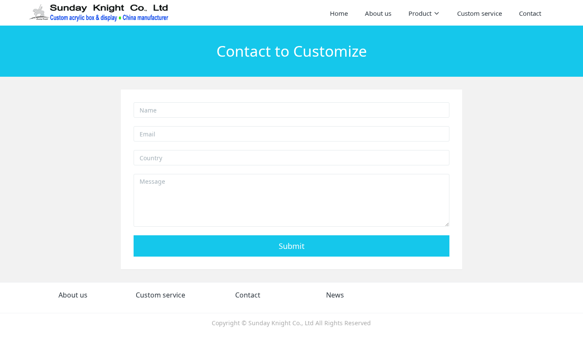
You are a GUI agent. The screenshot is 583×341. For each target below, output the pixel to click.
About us (72, 295)
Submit (292, 246)
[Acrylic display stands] (99, 13)
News (335, 295)
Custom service (160, 295)
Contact (247, 295)
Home (339, 13)
